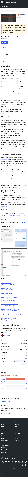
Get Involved (18, 433)
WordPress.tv (5, 440)
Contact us (4, 206)
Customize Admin (5, 159)
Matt (3, 447)
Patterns (17, 429)
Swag (17, 440)
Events (16, 436)
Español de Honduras (10, 458)
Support (5, 61)
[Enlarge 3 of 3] (24, 250)
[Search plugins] (15, 11)
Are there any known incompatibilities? (11, 314)
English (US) (24, 358)
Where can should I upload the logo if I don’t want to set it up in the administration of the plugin (9, 299)
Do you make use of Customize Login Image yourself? (9, 319)
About (2, 422)
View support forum (6, 401)
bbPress (4, 450)
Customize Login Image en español (16, 215)
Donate (17, 438)
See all (25, 391)
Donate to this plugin (6, 413)
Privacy (3, 429)
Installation (5, 54)
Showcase (17, 422)
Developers (4, 438)
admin (15, 361)
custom (19, 361)
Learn (2, 433)
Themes (17, 424)
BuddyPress (5, 452)
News (2, 424)
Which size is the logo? (7, 293)
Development (6, 58)
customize (24, 361)
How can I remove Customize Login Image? (7, 289)
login (22, 364)
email (23, 222)
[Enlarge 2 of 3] (24, 230)
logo (25, 364)
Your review (4, 391)
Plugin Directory (5, 6)
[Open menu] (26, 2)
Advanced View (5, 368)
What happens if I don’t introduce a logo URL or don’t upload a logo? (10, 304)
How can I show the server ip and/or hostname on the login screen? (10, 310)
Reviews (5, 51)
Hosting (3, 426)
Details (4, 47)
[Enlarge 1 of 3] (11, 230)
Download (4, 42)
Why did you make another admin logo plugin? (8, 283)
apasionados (6, 38)
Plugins (16, 426)
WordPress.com (6, 445)
